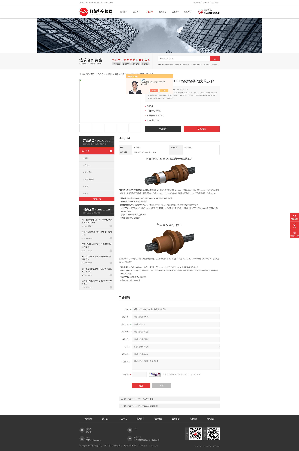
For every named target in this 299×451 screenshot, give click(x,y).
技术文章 (175, 12)
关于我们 (136, 12)
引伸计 (87, 165)
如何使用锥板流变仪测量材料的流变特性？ (97, 282)
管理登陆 (216, 446)
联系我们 (215, 3)
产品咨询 (163, 129)
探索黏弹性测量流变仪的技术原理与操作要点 (97, 245)
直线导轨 (88, 172)
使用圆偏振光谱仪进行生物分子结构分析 (97, 233)
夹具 (87, 194)
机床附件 (109, 74)
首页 (92, 74)
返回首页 (197, 3)
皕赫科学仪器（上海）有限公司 (100, 3)
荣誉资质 (176, 419)
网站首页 (123, 12)
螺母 (116, 74)
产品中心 (123, 419)
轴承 (87, 158)
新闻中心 (162, 12)
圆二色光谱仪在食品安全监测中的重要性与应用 (97, 270)
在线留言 (206, 3)
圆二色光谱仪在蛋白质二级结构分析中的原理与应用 (97, 221)
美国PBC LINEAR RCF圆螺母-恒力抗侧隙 (143, 406)
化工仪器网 (207, 446)
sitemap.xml (153, 446)
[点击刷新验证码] (155, 375)
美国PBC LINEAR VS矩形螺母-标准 (140, 399)
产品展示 (149, 12)
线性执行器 (89, 179)
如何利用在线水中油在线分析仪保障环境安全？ (97, 257)
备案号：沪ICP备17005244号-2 (135, 446)
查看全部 (97, 199)
